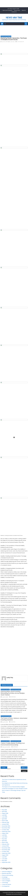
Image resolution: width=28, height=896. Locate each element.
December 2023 (6, 848)
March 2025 (5, 820)
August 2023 (5, 855)
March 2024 (5, 842)
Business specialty (5, 689)
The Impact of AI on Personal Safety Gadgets (13, 787)
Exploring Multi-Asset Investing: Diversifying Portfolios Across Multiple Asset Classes (13, 693)
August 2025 (5, 813)
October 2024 (5, 829)
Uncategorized (5, 886)
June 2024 (4, 837)
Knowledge (4, 877)
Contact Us (14, 11)
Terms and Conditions (7, 10)
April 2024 (4, 840)
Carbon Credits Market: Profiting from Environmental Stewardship (13, 744)
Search (9, 768)
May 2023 (4, 860)
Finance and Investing (6, 36)
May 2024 (4, 839)
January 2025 (5, 824)
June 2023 (4, 858)
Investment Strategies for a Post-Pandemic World (14, 788)
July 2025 (4, 815)
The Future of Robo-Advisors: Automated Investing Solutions (14, 719)
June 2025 (4, 817)
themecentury (18, 894)
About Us (24, 10)
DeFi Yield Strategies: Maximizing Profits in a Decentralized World (24, 767)
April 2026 (4, 811)
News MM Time (14, 17)
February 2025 (5, 822)
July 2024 (4, 835)
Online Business (6, 879)
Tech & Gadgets (6, 880)
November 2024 (6, 828)
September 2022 (6, 862)
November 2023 (6, 849)
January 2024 (5, 846)
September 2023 (6, 853)
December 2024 (6, 826)
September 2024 (6, 831)
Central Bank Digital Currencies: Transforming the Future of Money (4, 767)
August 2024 (5, 833)
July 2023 (4, 857)
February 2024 (5, 844)
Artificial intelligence (7, 871)
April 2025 (4, 819)
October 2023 (5, 851)
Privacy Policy (17, 10)
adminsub (13, 697)
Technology (5, 882)
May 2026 (4, 809)
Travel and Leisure (6, 884)
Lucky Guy (12, 41)
